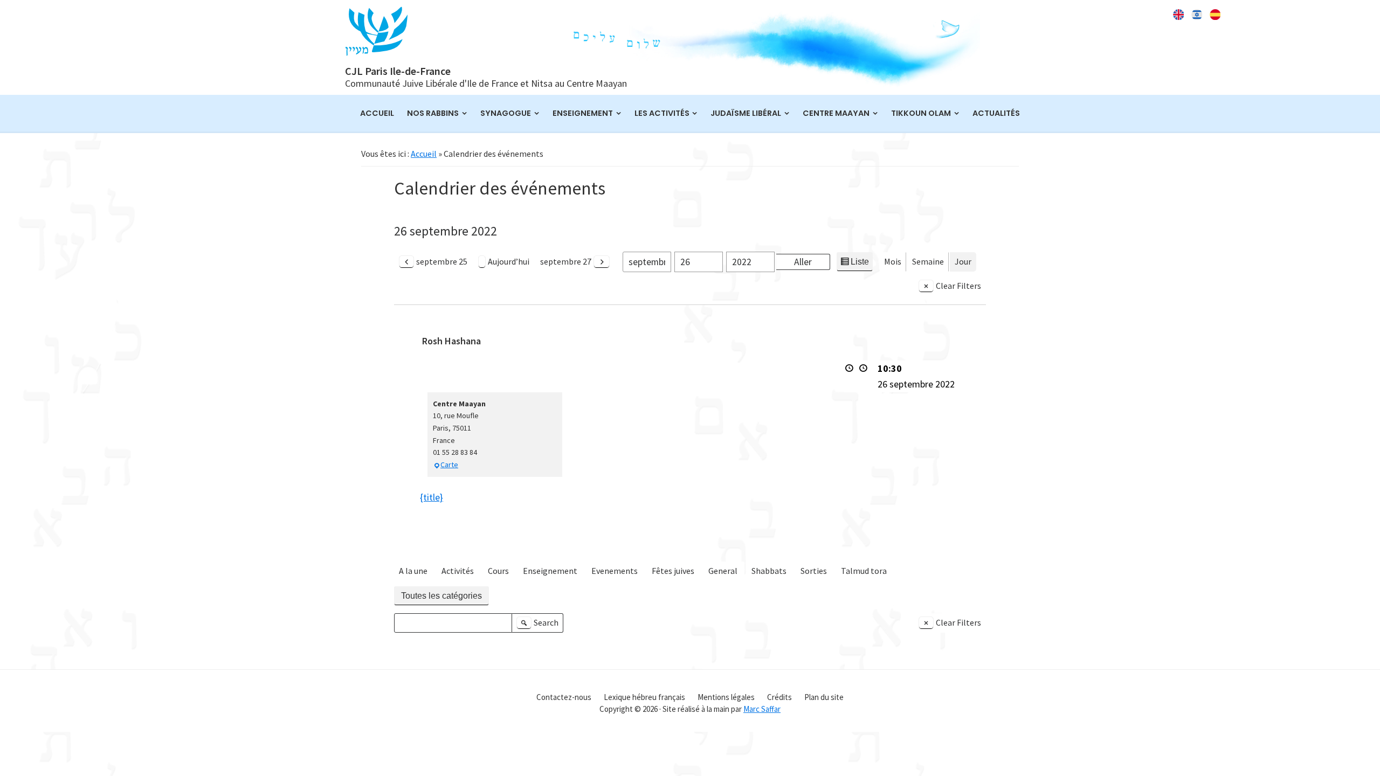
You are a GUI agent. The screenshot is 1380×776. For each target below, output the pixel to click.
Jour (963, 261)
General (722, 570)
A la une (413, 570)
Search (539, 625)
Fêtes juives (673, 570)
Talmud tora (864, 570)
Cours (498, 570)
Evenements (614, 570)
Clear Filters (958, 285)
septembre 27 (565, 261)
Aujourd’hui (508, 261)
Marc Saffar (762, 709)
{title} (431, 497)
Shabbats (768, 570)
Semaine (928, 261)
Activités (457, 570)
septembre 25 (441, 261)
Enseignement (550, 570)
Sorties (814, 570)
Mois (892, 261)
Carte (449, 464)
